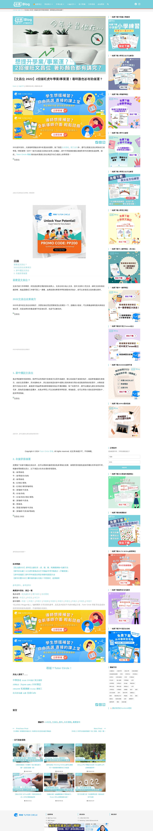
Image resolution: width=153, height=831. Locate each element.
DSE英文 (135, 674)
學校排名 (132, 683)
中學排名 (132, 677)
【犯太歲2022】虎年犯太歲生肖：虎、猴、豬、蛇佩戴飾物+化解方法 (40, 567)
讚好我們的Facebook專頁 (122, 708)
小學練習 (119, 689)
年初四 (46, 601)
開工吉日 (74, 147)
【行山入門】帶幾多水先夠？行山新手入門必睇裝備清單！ (90, 766)
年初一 (24, 601)
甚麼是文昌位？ (20, 264)
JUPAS (111, 677)
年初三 (39, 601)
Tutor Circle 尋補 (23, 154)
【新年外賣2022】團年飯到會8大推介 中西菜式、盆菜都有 (36, 578)
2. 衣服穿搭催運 (20, 273)
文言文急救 (112, 692)
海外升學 (125, 692)
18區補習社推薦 (113, 674)
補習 (136, 695)
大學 (132, 680)
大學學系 (112, 683)
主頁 (14, 10)
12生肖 (48, 722)
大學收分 (119, 683)
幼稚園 (125, 689)
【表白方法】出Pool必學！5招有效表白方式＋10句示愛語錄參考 (27, 795)
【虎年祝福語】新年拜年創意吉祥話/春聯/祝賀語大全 (34, 575)
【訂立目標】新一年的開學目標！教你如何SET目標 (90, 795)
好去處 (125, 683)
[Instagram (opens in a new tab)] (139, 4)
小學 (132, 686)
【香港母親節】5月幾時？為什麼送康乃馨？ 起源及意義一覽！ (27, 766)
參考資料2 (27, 585)
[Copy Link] (97, 142)
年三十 (37, 598)
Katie (14, 86)
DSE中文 (127, 674)
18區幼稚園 (135, 671)
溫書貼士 (132, 692)
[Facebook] (104, 142)
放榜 (136, 689)
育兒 (131, 695)
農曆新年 (76, 722)
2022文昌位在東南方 (22, 267)
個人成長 (119, 680)
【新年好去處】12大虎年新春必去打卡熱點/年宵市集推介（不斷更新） (41, 571)
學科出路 (119, 686)
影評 (131, 689)
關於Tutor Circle (52, 818)
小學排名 (112, 689)
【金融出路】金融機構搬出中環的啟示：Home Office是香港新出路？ (59, 795)
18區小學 (126, 671)
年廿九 (29, 598)
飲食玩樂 (124, 702)
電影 (118, 702)
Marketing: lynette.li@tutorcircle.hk (89, 820)
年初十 (89, 601)
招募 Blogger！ (52, 820)
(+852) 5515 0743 (84, 818)
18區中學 (119, 671)
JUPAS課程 (119, 677)
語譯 (125, 698)
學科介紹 (112, 686)
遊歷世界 (112, 702)
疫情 (111, 695)
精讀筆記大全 (118, 695)
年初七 (67, 601)
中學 (125, 677)
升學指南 (126, 680)
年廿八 (22, 598)
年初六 (60, 601)
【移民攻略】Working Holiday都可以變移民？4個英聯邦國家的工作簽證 (59, 766)
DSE (121, 674)
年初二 (31, 601)
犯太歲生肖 (26, 594)
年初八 (74, 601)
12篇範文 (112, 671)
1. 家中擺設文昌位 (21, 270)
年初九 (82, 601)
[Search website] (108, 4)
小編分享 (19, 10)
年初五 (53, 601)
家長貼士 (126, 686)
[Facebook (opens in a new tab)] (136, 4)
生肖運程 (65, 147)
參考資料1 (17, 585)
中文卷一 (112, 680)
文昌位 (55, 722)
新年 (61, 722)
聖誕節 (125, 695)
